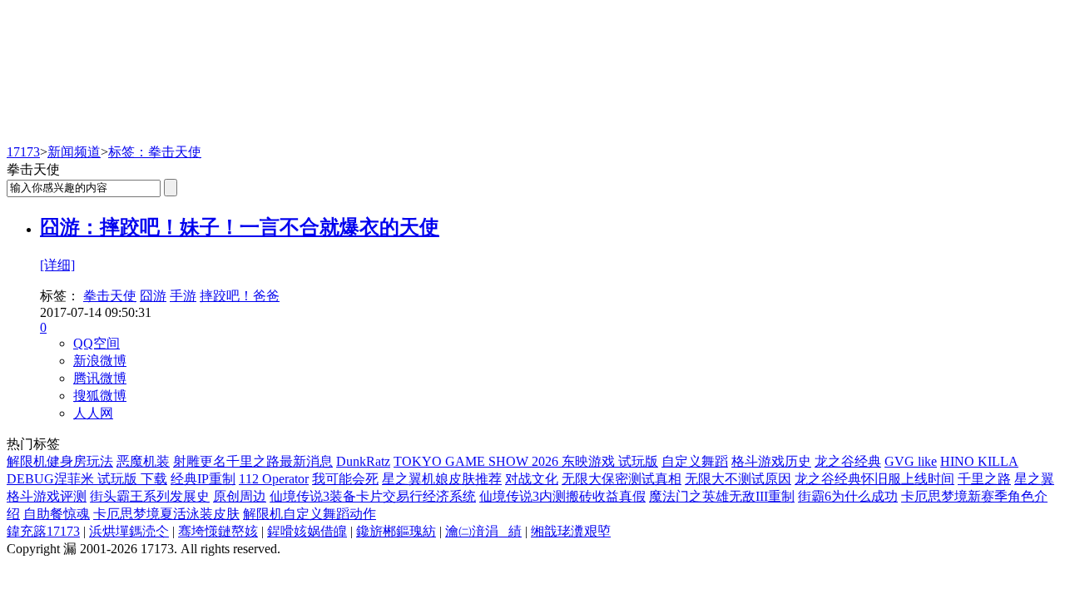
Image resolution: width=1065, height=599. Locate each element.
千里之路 (984, 479)
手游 (183, 296)
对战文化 (531, 479)
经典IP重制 (203, 479)
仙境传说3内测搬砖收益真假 (562, 496)
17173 (23, 152)
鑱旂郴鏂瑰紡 (396, 531)
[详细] (57, 265)
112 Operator (274, 479)
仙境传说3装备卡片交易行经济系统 (373, 496)
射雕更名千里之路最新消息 (253, 461)
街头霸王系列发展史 (150, 496)
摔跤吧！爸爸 (240, 296)
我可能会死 (345, 479)
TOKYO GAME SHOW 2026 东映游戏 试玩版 (526, 461)
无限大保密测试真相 (621, 479)
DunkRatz (363, 461)
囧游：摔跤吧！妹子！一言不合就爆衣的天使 (239, 227)
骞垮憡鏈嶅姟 (218, 531)
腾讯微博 (99, 378)
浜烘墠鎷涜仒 (129, 531)
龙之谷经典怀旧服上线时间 (874, 479)
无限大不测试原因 (738, 479)
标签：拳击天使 (154, 152)
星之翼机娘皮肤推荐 (442, 479)
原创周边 (239, 496)
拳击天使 (109, 296)
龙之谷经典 (848, 461)
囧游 (153, 296)
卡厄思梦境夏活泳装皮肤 (166, 514)
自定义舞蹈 (694, 461)
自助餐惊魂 (56, 514)
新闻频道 (74, 152)
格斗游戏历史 (771, 461)
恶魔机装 (143, 461)
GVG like (910, 461)
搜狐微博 (99, 396)
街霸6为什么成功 (848, 496)
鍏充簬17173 (43, 531)
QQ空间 (96, 343)
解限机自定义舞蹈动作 (309, 514)
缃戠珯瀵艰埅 (571, 531)
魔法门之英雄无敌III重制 (722, 496)
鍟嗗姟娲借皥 (307, 531)
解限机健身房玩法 (60, 461)
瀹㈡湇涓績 (483, 531)
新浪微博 (99, 361)
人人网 (93, 413)
